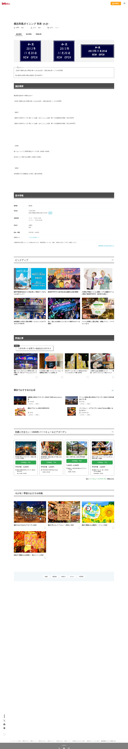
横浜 (46, 576)
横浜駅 (55, 576)
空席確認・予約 (26, 462)
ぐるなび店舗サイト (34, 237)
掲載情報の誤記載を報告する (106, 246)
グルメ (72, 576)
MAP (50, 213)
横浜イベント (68, 741)
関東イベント (33, 741)
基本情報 (19, 195)
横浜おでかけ (60, 741)
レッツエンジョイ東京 (15, 741)
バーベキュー (93, 479)
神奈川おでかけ (42, 741)
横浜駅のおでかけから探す (79, 741)
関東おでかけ (25, 741)
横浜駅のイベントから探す (93, 741)
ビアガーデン (102, 479)
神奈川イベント (51, 741)
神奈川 (64, 576)
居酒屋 (81, 576)
